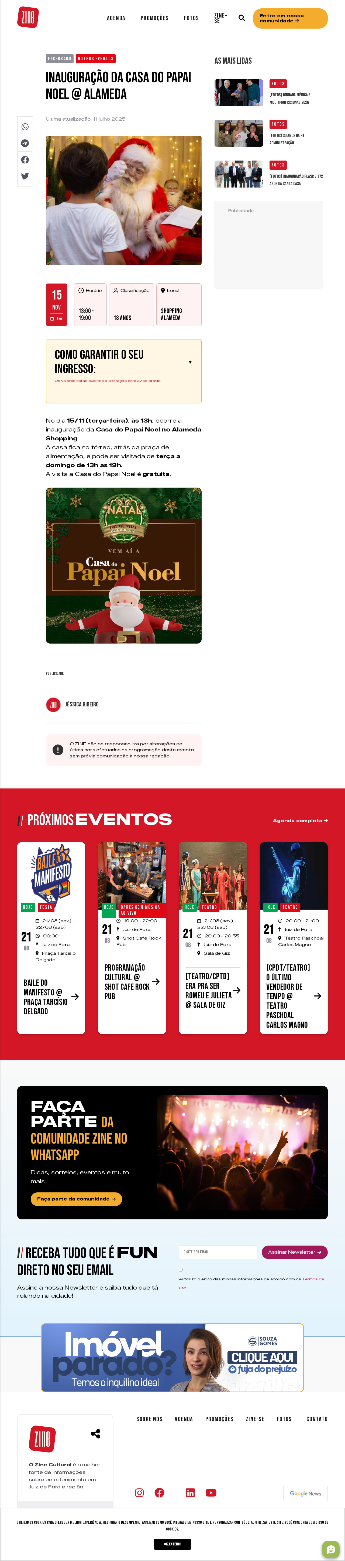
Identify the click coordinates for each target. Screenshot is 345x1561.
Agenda (116, 18)
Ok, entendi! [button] (172, 1544)
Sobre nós (149, 1419)
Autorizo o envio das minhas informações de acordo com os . (251, 1283)
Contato (317, 1419)
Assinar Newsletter (291, 1252)
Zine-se (220, 18)
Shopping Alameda (171, 314)
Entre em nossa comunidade (282, 18)
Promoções (155, 18)
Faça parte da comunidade (73, 1199)
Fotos (191, 18)
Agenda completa (298, 820)
